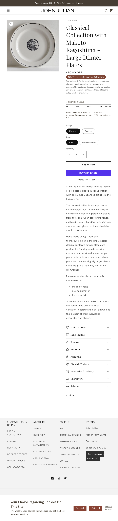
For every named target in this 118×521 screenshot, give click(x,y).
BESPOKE (11, 441)
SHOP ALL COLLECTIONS (14, 433)
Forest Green (90, 143)
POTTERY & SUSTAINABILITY (41, 443)
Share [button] (72, 395)
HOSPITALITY (13, 447)
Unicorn (73, 131)
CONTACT (64, 461)
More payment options (88, 180)
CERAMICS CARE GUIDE (45, 464)
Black (72, 142)
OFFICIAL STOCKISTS (17, 460)
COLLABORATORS (16, 467)
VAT (61, 428)
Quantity (70, 148)
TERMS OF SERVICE (69, 454)
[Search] (106, 10)
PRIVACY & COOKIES (70, 448)
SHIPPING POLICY (68, 441)
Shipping (104, 90)
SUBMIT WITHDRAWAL (70, 467)
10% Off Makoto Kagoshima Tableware (86, 77)
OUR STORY (39, 435)
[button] (8, 10)
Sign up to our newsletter (95, 456)
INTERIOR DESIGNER (17, 454)
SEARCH (37, 428)
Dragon (88, 131)
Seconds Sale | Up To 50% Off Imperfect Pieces (59, 3)
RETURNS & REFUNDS (70, 435)
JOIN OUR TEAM (41, 458)
